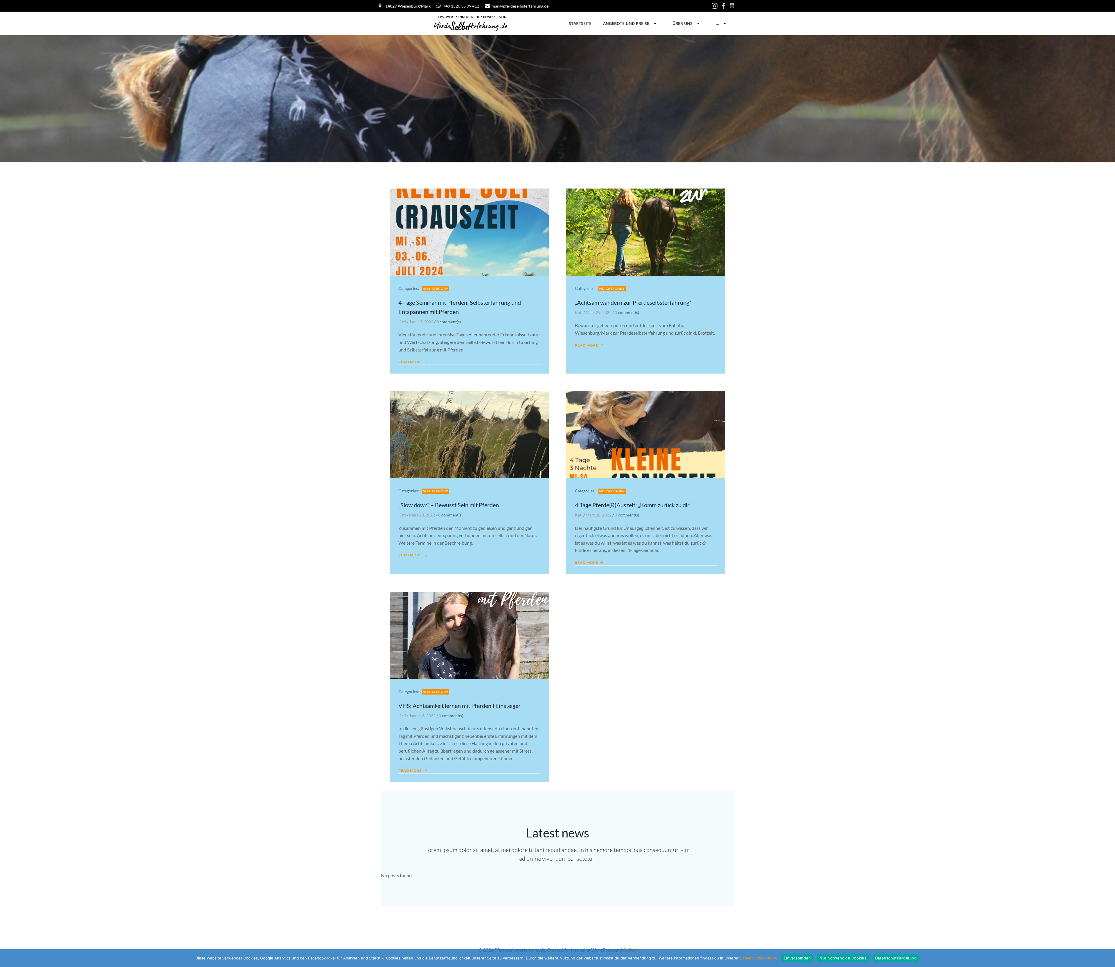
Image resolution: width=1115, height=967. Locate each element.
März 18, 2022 (599, 514)
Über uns (682, 23)
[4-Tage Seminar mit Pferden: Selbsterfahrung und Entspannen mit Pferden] (469, 231)
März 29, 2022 (599, 312)
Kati (402, 321)
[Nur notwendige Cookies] (1108, 958)
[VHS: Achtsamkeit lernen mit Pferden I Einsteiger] (469, 634)
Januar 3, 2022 (422, 715)
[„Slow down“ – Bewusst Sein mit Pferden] (469, 434)
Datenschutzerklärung (758, 958)
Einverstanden (797, 958)
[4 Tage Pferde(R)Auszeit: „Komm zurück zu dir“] (645, 434)
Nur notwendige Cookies (842, 958)
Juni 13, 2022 (421, 321)
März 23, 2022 (422, 514)
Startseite (580, 23)
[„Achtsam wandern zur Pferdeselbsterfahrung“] (645, 231)
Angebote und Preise (626, 23)
